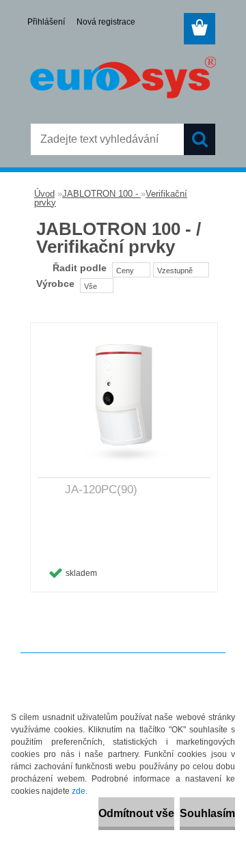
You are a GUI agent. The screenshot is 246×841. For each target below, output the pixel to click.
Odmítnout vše (136, 813)
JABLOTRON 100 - (101, 194)
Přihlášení (46, 22)
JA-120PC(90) (101, 489)
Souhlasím (207, 813)
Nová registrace (106, 22)
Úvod (44, 194)
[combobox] (131, 269)
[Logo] (123, 80)
